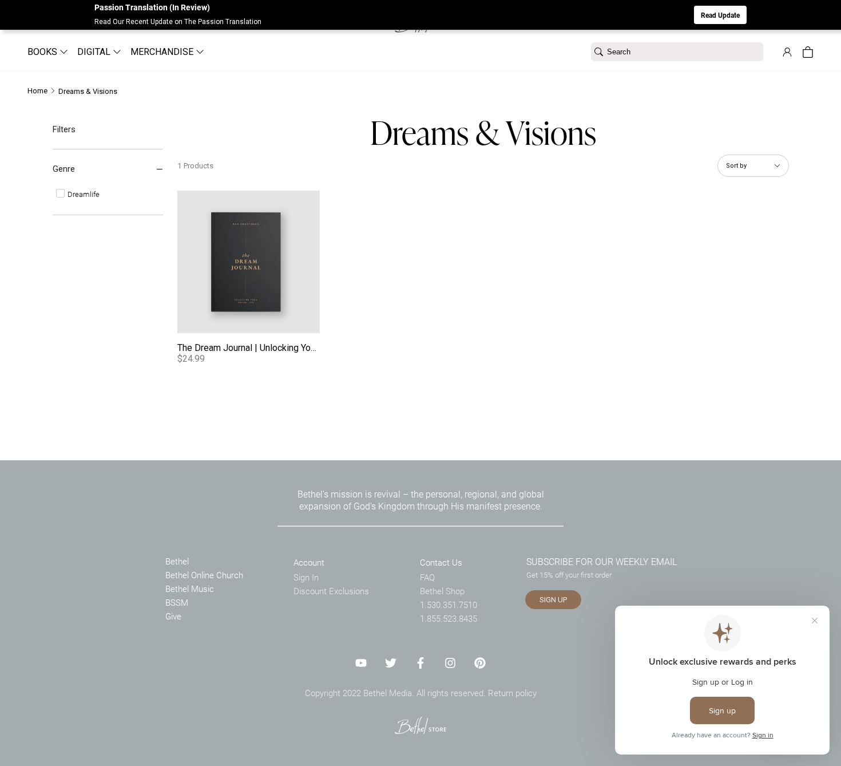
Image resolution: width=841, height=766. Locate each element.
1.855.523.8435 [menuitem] (448, 618)
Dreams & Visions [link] (87, 91)
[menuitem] (43, 52)
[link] (787, 52)
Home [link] (37, 90)
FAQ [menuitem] (427, 577)
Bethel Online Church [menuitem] (204, 575)
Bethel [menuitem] (177, 561)
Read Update (720, 14)
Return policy (512, 692)
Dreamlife (83, 194)
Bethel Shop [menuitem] (442, 591)
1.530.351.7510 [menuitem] (448, 604)
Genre (64, 169)
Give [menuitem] (173, 616)
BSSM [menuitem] (176, 602)
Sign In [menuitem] (306, 577)
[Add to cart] (307, 321)
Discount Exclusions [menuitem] (331, 591)
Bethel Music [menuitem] (189, 588)
